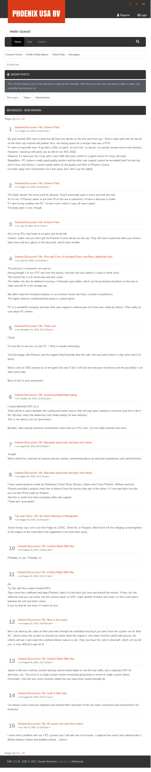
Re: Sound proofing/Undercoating (58, 394)
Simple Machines (47, 761)
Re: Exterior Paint (49, 127)
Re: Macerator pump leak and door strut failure (65, 442)
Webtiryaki (77, 761)
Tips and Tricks (23, 516)
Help (29, 41)
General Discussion (26, 127)
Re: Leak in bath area (54, 693)
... (21, 119)
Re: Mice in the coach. (55, 619)
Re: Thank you (47, 326)
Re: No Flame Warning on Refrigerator (56, 516)
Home (18, 41)
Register (124, 15)
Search (42, 41)
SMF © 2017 (29, 761)
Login (143, 15)
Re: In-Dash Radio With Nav (58, 546)
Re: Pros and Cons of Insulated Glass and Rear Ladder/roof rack (76, 256)
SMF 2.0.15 (13, 761)
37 (23, 119)
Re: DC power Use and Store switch (62, 723)
